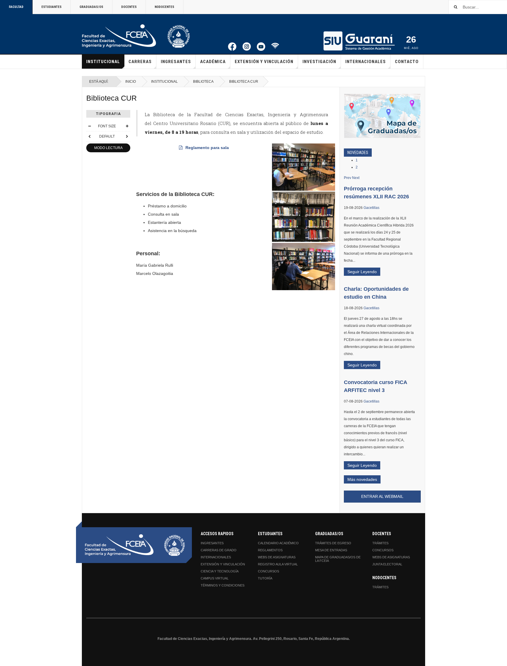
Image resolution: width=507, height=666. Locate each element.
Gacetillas (371, 208)
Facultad (16, 7)
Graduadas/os (91, 7)
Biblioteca (203, 82)
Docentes (129, 7)
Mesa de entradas (331, 550)
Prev (347, 178)
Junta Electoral (387, 564)
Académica (213, 61)
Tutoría (265, 578)
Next (355, 178)
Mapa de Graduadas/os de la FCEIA (338, 558)
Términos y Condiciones (222, 585)
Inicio (130, 82)
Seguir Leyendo (362, 271)
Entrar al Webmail (382, 496)
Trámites (380, 543)
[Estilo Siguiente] (127, 136)
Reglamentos (270, 550)
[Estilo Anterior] (89, 136)
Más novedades (362, 479)
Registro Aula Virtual (278, 564)
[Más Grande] (127, 126)
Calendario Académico (278, 543)
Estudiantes (51, 7)
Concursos (268, 571)
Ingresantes (176, 61)
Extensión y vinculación (264, 61)
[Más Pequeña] (89, 126)
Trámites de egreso (333, 543)
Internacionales (365, 61)
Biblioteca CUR (111, 98)
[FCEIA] (136, 36)
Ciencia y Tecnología (220, 571)
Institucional (103, 61)
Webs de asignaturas (276, 557)
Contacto (407, 61)
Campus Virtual (215, 578)
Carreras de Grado (218, 550)
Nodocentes (164, 7)
